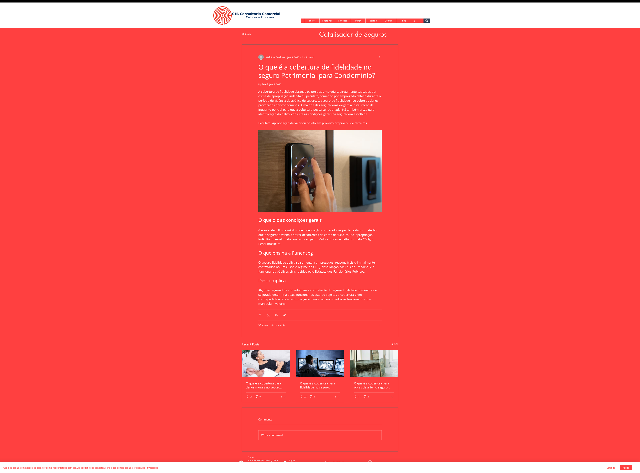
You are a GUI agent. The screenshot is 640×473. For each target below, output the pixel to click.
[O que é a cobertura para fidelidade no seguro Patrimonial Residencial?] (320, 363)
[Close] (636, 467)
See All (394, 343)
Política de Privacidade (146, 467)
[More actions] (380, 57)
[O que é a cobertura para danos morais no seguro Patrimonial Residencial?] (266, 363)
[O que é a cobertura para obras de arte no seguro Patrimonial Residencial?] (374, 363)
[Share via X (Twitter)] (268, 314)
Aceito (626, 467)
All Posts (246, 34)
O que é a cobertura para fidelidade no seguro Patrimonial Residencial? (317, 385)
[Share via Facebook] (260, 314)
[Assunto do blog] (427, 21)
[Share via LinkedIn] (276, 314)
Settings (610, 467)
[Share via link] (284, 314)
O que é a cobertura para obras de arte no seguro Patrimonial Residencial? (371, 385)
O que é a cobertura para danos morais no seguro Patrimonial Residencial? (263, 385)
